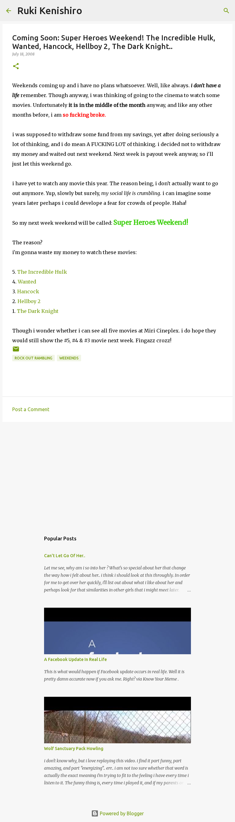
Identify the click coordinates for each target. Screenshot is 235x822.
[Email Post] (16, 351)
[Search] (91, 10)
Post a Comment (30, 409)
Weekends (69, 358)
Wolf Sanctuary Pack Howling (73, 748)
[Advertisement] (117, 474)
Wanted (27, 282)
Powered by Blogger (121, 813)
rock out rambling (33, 358)
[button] (16, 66)
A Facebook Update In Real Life (75, 659)
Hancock (28, 291)
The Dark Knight (37, 311)
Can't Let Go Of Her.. (64, 555)
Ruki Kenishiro (49, 10)
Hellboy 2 (28, 301)
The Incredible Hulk (42, 272)
